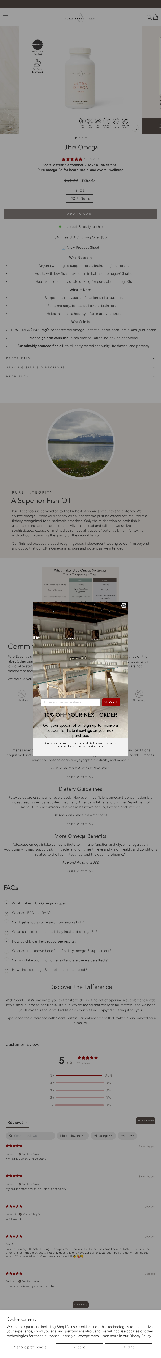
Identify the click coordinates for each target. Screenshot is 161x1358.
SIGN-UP (111, 702)
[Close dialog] (124, 605)
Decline (129, 1347)
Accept (79, 1347)
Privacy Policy (140, 1336)
